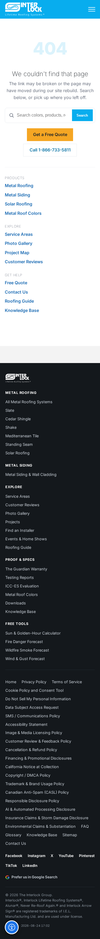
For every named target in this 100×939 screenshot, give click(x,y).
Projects (12, 522)
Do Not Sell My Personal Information (38, 699)
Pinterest (87, 856)
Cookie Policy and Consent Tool (34, 690)
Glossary (13, 835)
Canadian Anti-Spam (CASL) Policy (37, 792)
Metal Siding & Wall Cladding (31, 474)
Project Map (17, 252)
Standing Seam (19, 444)
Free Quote (16, 282)
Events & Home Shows (26, 539)
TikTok (11, 865)
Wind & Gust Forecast (25, 658)
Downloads (15, 603)
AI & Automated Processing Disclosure (40, 809)
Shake (11, 427)
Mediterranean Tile (22, 436)
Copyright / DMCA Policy (27, 775)
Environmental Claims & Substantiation (40, 826)
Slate (9, 410)
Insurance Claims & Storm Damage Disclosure (46, 818)
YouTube (66, 856)
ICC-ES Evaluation (22, 586)
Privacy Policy (34, 681)
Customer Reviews (24, 261)
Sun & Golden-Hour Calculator (33, 633)
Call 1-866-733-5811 (50, 150)
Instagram (36, 856)
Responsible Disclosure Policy (32, 800)
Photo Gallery (18, 243)
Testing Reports (19, 577)
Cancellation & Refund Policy (31, 749)
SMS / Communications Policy (32, 716)
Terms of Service (67, 681)
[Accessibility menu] (12, 927)
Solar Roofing (18, 204)
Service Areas (19, 234)
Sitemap (69, 835)
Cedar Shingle (18, 419)
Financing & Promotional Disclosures (38, 758)
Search (82, 115)
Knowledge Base (22, 310)
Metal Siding (17, 194)
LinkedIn (29, 865)
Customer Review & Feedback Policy (38, 741)
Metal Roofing (19, 185)
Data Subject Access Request (32, 707)
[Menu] (91, 9)
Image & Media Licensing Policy (33, 732)
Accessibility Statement (26, 724)
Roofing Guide (19, 301)
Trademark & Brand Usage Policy (34, 783)
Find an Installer (19, 530)
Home (10, 681)
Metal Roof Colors (23, 213)
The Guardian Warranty (26, 569)
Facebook (13, 856)
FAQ (85, 826)
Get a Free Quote (50, 134)
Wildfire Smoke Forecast (27, 650)
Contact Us (16, 292)
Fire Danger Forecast (24, 641)
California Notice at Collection (32, 766)
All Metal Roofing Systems (29, 402)
